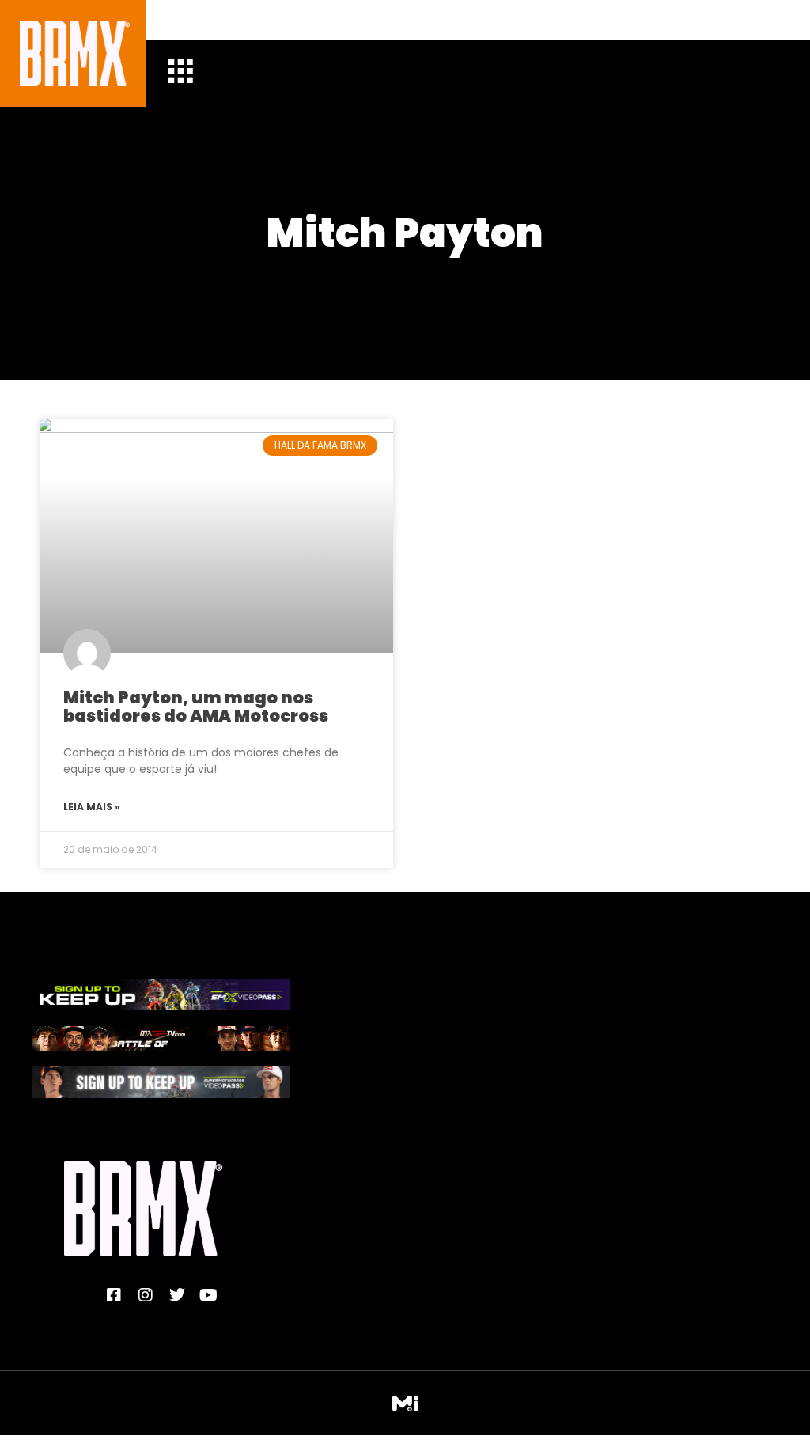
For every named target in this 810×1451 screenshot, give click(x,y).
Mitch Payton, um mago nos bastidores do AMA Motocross (195, 706)
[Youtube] (209, 1295)
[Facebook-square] (114, 1295)
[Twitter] (177, 1295)
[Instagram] (145, 1295)
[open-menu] (180, 73)
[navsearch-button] (192, 20)
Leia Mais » (91, 806)
